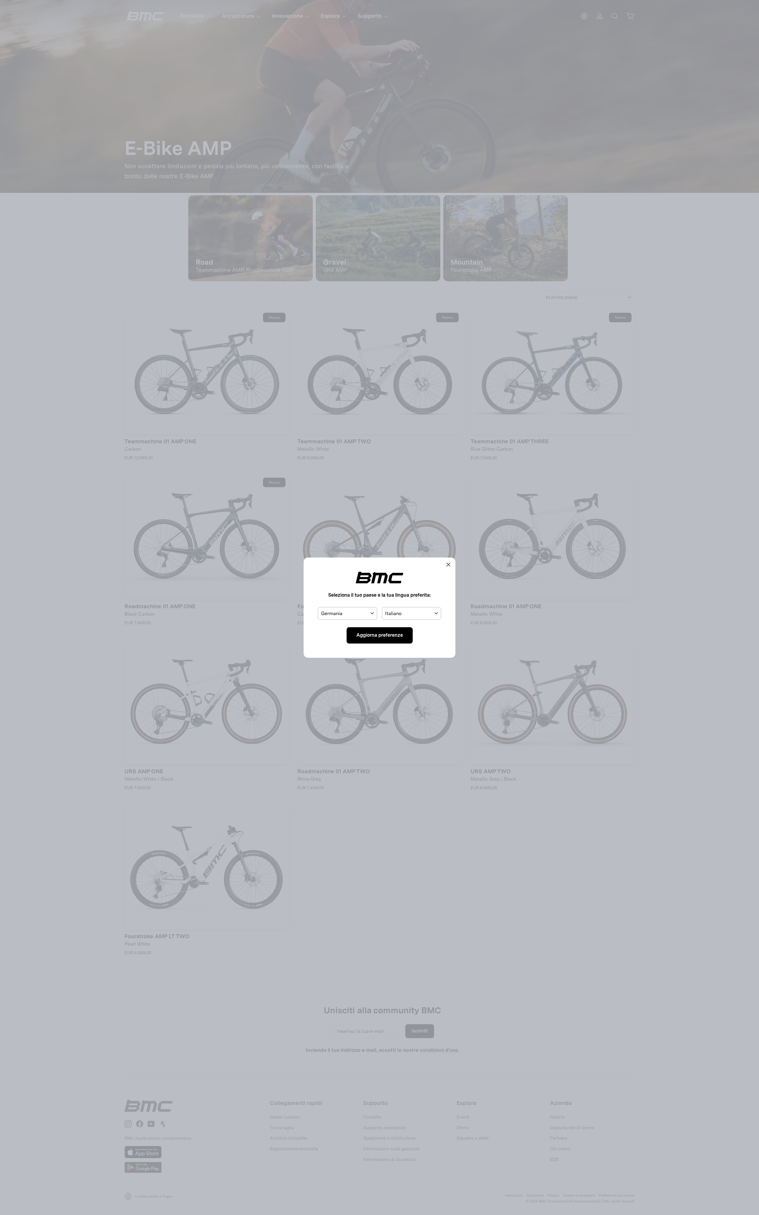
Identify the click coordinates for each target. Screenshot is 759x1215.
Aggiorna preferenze (379, 635)
